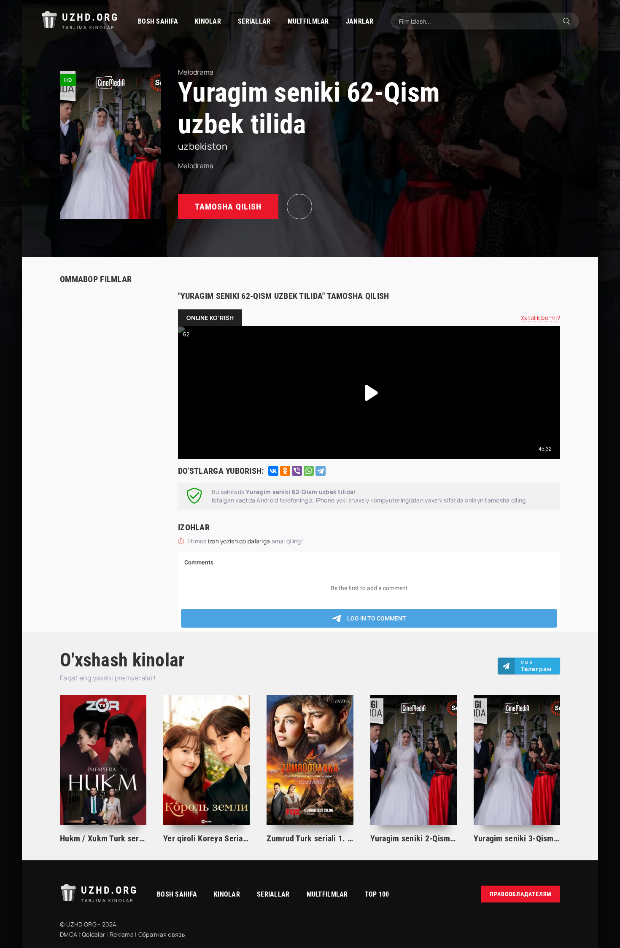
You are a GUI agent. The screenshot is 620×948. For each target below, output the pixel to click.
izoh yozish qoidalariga (240, 541)
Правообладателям (521, 894)
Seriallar (254, 21)
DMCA (68, 934)
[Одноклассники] (285, 471)
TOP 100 (377, 894)
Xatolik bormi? (540, 318)
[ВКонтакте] (273, 471)
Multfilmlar (308, 21)
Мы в (536, 666)
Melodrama (196, 165)
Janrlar (360, 21)
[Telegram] (320, 471)
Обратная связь (161, 934)
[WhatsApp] (309, 471)
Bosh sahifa (158, 21)
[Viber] (297, 471)
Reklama (122, 934)
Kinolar (208, 21)
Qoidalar (93, 934)
